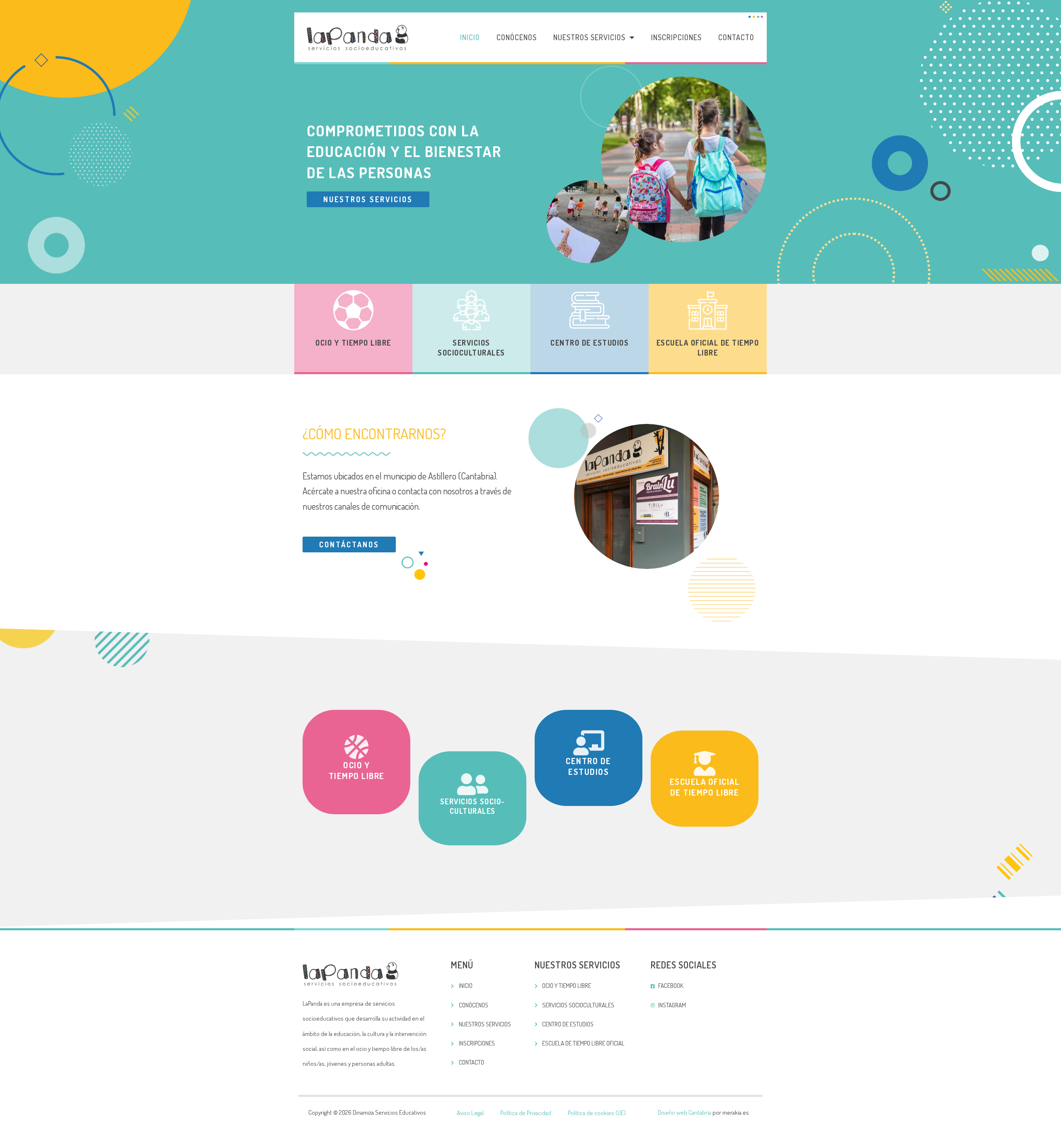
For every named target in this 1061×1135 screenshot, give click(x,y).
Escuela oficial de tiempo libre (707, 347)
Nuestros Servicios (589, 37)
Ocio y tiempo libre (353, 342)
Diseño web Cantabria (684, 1112)
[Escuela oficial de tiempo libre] (704, 763)
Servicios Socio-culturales (472, 806)
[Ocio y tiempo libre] (356, 747)
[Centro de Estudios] (588, 743)
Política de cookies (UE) (597, 1113)
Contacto (736, 37)
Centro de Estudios (589, 342)
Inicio (470, 37)
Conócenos (517, 37)
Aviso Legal (470, 1113)
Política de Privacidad (525, 1113)
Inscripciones (676, 37)
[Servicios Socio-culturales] (472, 784)
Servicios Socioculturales (471, 347)
